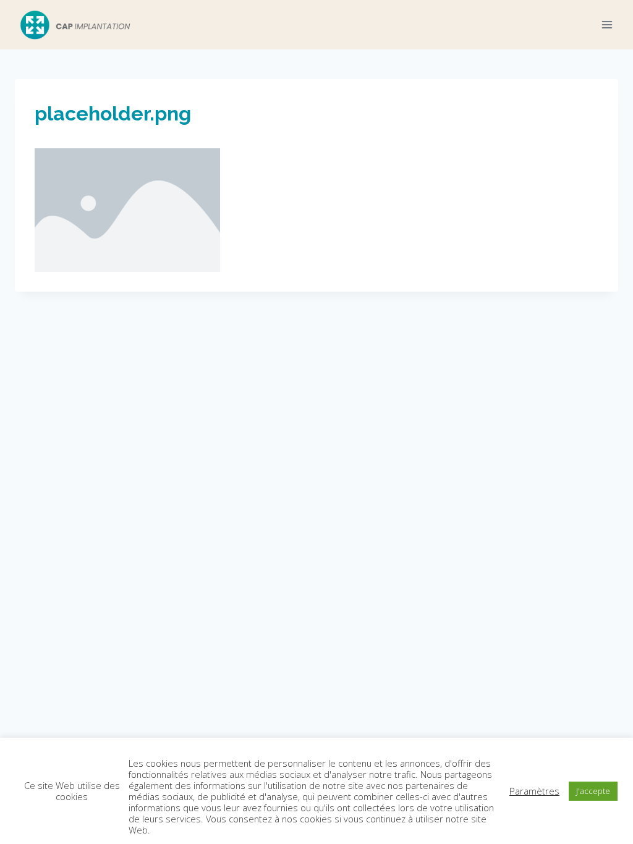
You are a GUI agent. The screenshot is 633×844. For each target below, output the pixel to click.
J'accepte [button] (593, 790)
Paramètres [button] (534, 790)
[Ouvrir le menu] (606, 24)
